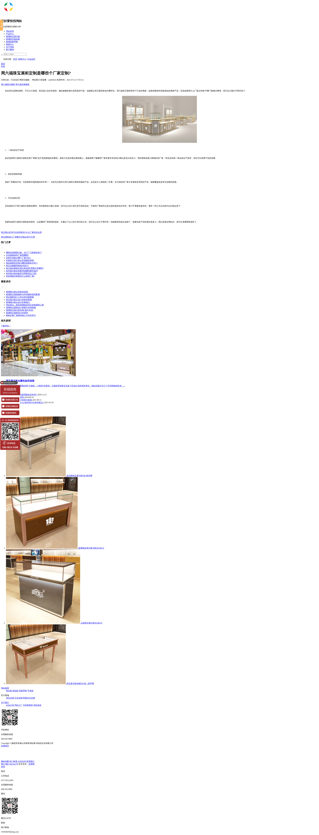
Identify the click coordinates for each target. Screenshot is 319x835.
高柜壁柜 (23, 691)
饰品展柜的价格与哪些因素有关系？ (22, 263)
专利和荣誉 (28, 705)
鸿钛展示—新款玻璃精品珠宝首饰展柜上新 (25, 305)
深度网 (32, 764)
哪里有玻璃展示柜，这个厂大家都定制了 (24, 252)
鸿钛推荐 (5, 688)
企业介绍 (10, 705)
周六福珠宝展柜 (8, 84)
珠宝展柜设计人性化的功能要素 (20, 297)
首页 (15, 59)
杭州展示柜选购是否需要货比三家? (21, 273)
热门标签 (13, 761)
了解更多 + (6, 326)
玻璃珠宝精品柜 (13, 39)
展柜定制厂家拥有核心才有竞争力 (21, 315)
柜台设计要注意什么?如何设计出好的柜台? (25, 402)
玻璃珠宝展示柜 (13, 36)
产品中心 (10, 34)
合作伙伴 (22, 761)
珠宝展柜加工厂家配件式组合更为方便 (18, 237)
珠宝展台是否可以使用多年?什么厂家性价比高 (21, 232)
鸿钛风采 (37, 705)
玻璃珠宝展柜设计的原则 (17, 313)
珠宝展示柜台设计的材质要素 (19, 300)
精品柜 (15, 691)
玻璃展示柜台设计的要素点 (18, 302)
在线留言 (5, 746)
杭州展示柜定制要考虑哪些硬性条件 (22, 271)
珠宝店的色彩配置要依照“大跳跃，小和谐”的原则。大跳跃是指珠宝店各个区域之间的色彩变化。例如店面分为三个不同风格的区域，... (65, 386)
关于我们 (5, 703)
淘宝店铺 (10, 698)
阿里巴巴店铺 (29, 698)
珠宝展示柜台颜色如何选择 (20, 380)
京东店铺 (18, 698)
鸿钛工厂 (18, 705)
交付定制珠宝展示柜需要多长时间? (21, 395)
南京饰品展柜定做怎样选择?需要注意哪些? (25, 268)
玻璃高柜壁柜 (12, 42)
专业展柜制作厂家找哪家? (17, 255)
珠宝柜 (9, 691)
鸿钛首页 (10, 31)
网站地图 (5, 761)
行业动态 (31, 59)
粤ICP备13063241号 (9, 764)
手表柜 (30, 691)
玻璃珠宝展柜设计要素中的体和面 (21, 307)
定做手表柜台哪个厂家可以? (18, 258)
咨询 (3, 767)
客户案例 (10, 49)
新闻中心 (10, 44)
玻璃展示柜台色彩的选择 (17, 292)
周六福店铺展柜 (22, 84)
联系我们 (30, 761)
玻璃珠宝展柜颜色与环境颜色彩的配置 (23, 294)
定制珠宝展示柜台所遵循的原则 (20, 260)
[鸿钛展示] (8, 15)
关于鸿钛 (10, 47)
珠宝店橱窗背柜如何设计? (17, 266)
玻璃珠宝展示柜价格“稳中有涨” (20, 310)
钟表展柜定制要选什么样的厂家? (20, 276)
